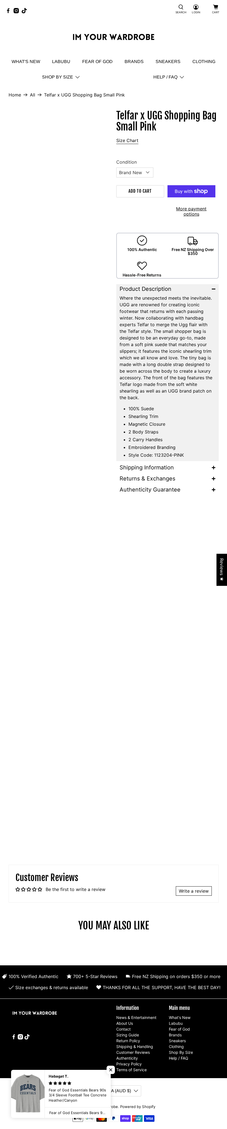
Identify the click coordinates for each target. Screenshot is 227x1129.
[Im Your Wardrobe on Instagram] (18, 11)
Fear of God (97, 61)
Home (15, 95)
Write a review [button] (194, 891)
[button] (167, 289)
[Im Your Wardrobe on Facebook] (10, 11)
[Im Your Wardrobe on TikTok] (26, 11)
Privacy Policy (129, 1064)
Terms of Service (131, 1069)
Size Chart (127, 140)
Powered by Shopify (137, 1106)
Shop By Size (57, 77)
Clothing (203, 61)
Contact (123, 1029)
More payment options (191, 211)
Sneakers (168, 61)
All (32, 95)
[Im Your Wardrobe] (113, 38)
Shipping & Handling (134, 1046)
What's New (26, 61)
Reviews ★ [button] (222, 569)
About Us (124, 1023)
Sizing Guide (127, 1035)
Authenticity (127, 1058)
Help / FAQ (165, 77)
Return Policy (128, 1040)
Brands (134, 61)
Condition (126, 162)
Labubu (61, 61)
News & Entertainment (136, 1017)
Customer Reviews (133, 1052)
